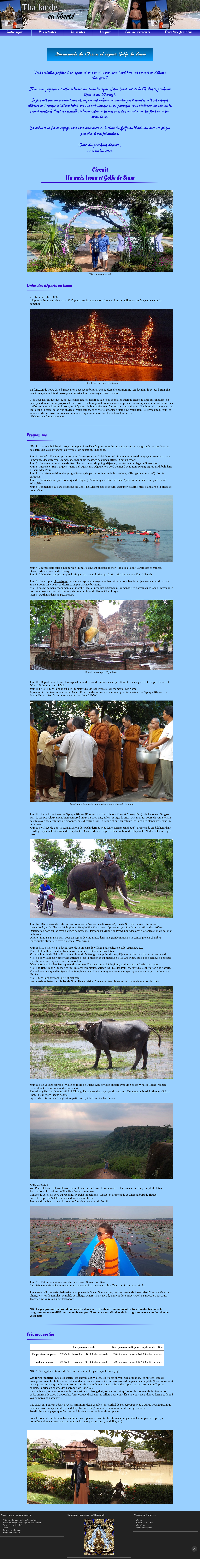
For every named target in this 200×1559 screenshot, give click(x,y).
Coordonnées (142, 1525)
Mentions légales (144, 1527)
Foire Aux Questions (178, 32)
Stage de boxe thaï (11, 1532)
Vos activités (47, 32)
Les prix (105, 32)
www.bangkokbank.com (129, 1418)
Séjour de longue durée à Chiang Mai (20, 1520)
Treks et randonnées (12, 1530)
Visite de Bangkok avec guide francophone (22, 1522)
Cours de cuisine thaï (12, 1525)
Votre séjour (15, 32)
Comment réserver (137, 32)
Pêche (5, 1527)
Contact (139, 1520)
